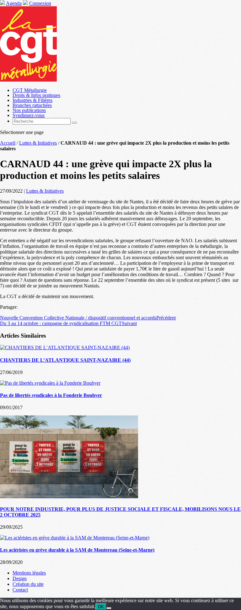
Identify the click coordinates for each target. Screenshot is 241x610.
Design (20, 578)
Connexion (40, 3)
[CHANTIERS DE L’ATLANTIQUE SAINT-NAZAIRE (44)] (65, 347)
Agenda (14, 3)
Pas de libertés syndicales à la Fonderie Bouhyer (51, 395)
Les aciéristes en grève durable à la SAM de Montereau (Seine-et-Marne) (77, 550)
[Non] (108, 608)
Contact (20, 589)
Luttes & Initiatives (38, 143)
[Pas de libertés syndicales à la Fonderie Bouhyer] (50, 383)
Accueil (7, 143)
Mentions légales (29, 572)
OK (101, 606)
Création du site (28, 584)
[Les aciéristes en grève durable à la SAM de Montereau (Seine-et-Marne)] (74, 537)
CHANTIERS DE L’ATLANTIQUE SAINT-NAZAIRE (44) (65, 360)
